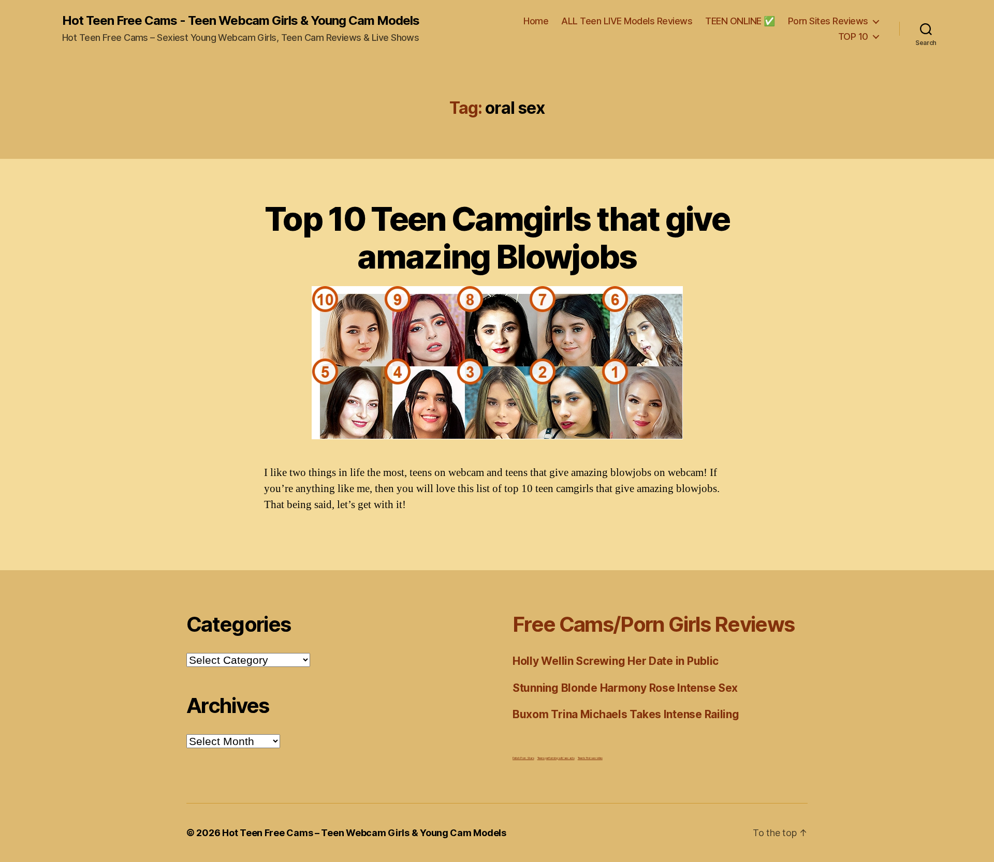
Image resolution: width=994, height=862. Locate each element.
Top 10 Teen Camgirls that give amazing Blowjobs (497, 237)
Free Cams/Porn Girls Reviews (653, 624)
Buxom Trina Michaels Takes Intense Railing (626, 714)
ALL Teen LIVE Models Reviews (626, 21)
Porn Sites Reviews (828, 21)
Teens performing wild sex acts (556, 758)
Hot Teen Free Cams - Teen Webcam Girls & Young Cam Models (240, 20)
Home (535, 21)
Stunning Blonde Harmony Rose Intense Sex (625, 687)
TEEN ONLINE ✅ (740, 21)
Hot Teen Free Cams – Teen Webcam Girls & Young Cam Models (364, 832)
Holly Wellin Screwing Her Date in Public (616, 661)
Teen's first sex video (590, 758)
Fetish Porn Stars (523, 758)
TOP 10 (853, 36)
